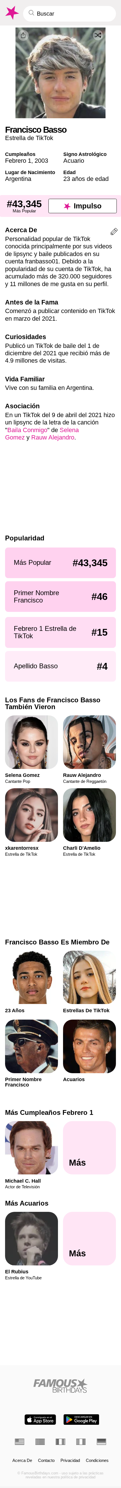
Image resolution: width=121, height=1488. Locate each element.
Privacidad (70, 1460)
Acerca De (22, 1460)
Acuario (73, 160)
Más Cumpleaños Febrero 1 (49, 1112)
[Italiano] (81, 1442)
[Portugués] (40, 1442)
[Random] (98, 35)
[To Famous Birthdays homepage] (11, 13)
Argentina (18, 178)
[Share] (23, 35)
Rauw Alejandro (52, 437)
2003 (41, 160)
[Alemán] (101, 1442)
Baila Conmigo (27, 430)
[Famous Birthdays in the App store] (40, 1419)
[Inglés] (19, 1442)
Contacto (46, 1460)
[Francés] (60, 1442)
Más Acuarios (26, 1203)
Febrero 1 (18, 160)
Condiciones (97, 1460)
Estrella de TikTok (29, 137)
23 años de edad (86, 178)
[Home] (60, 1385)
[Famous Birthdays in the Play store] (81, 1419)
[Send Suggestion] (114, 232)
